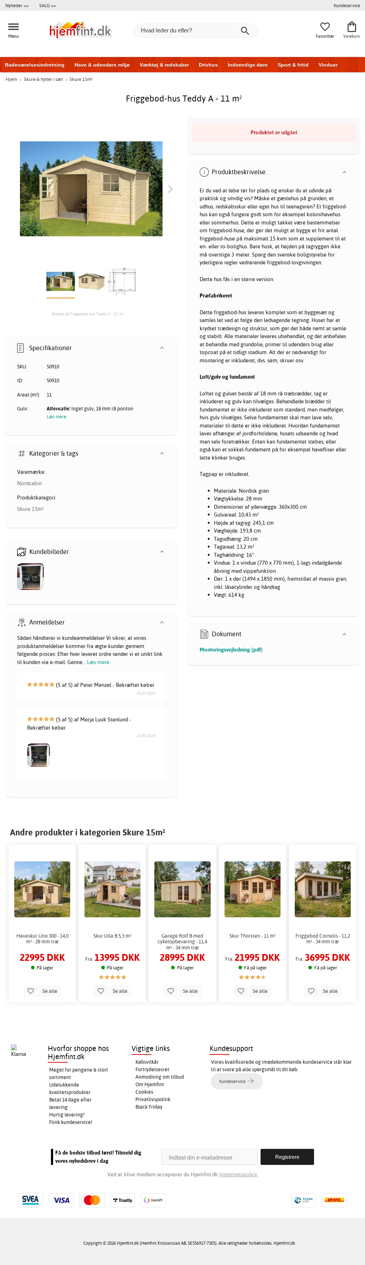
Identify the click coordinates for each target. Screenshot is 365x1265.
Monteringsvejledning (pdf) (231, 649)
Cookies (144, 1092)
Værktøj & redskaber (164, 65)
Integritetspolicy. (238, 1174)
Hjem (11, 79)
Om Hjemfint (149, 1084)
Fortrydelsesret (152, 1069)
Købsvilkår (147, 1062)
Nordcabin (29, 483)
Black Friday (149, 1107)
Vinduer (328, 65)
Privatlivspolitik (152, 1099)
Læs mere (98, 662)
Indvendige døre (248, 65)
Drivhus (208, 65)
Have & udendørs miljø (102, 65)
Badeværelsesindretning (35, 65)
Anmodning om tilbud (159, 1077)
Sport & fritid (293, 65)
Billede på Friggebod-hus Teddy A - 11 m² (88, 313)
